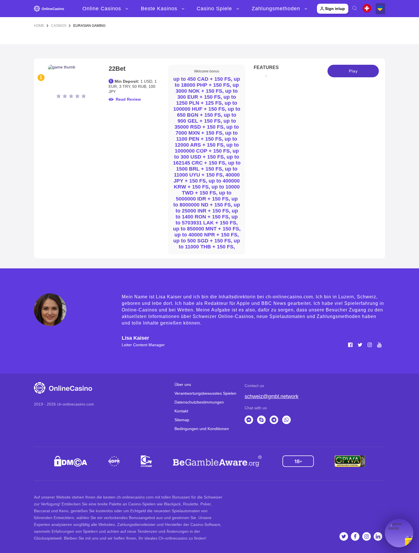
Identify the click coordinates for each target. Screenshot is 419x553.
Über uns (182, 384)
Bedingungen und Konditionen (201, 428)
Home (39, 26)
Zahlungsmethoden (276, 8)
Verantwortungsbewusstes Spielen (205, 393)
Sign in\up (335, 8)
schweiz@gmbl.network (271, 396)
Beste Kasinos (159, 8)
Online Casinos (101, 8)
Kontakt (181, 411)
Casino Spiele (214, 8)
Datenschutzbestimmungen (199, 402)
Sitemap (181, 420)
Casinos (58, 26)
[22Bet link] (71, 77)
